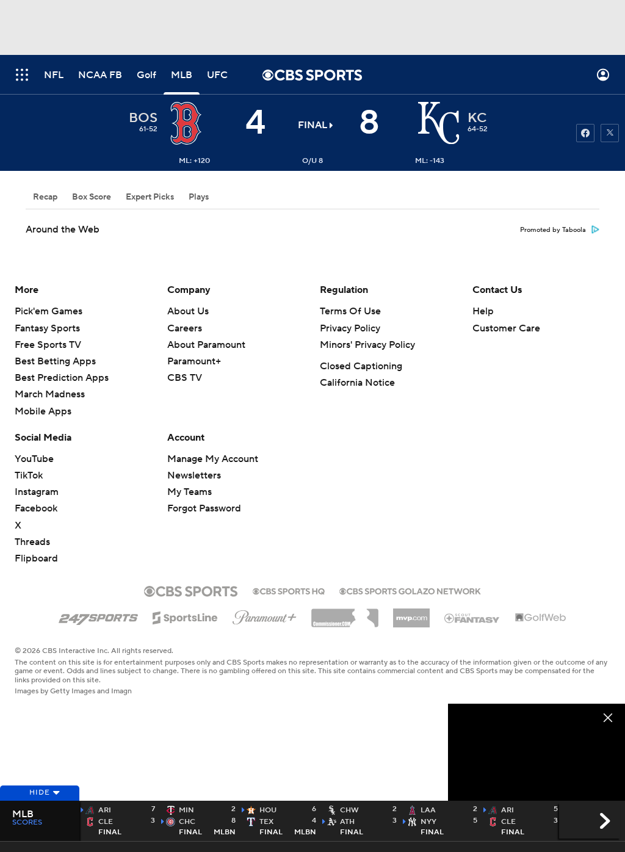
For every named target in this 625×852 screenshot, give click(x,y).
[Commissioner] (344, 613)
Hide (39, 792)
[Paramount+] (265, 615)
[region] (536, 753)
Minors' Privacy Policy (367, 345)
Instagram (37, 492)
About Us (188, 311)
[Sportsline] (185, 616)
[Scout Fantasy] (472, 618)
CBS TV (184, 378)
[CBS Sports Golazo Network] (410, 590)
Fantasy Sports (47, 328)
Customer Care (506, 328)
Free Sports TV (48, 345)
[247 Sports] (98, 616)
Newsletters (194, 475)
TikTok (29, 475)
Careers (184, 328)
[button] (22, 75)
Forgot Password (204, 508)
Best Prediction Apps (62, 378)
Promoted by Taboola (553, 230)
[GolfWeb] (540, 618)
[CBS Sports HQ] (289, 590)
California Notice (357, 383)
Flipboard (36, 558)
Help (483, 311)
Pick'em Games (48, 311)
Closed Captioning (361, 366)
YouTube (34, 459)
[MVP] (411, 613)
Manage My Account (212, 459)
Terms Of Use (350, 311)
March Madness (50, 394)
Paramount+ (194, 361)
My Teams (189, 492)
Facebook (36, 508)
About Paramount (206, 345)
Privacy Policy (350, 328)
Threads (32, 542)
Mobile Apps (43, 411)
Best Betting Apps (55, 361)
